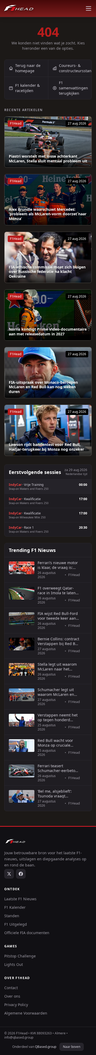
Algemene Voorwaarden (25, 1013)
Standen (11, 915)
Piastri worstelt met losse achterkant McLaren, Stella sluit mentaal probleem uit (48, 158)
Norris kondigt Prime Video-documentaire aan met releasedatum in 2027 (48, 331)
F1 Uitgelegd (15, 924)
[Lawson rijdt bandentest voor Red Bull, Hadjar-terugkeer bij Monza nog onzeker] (48, 430)
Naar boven (71, 1046)
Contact (11, 987)
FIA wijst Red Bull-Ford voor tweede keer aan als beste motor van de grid (58, 615)
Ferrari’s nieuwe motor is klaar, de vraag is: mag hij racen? (58, 565)
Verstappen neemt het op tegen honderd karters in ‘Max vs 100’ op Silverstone (58, 717)
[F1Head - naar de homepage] (18, 8)
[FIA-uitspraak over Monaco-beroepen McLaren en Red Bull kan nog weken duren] (48, 372)
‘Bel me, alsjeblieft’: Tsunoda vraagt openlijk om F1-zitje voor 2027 (55, 793)
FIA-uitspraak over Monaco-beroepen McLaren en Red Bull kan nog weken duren (43, 387)
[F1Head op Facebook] (21, 874)
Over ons (12, 996)
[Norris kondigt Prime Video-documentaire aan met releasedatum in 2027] (48, 315)
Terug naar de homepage (28, 68)
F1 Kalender (15, 907)
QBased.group (45, 1046)
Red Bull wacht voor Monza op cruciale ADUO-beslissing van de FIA (56, 742)
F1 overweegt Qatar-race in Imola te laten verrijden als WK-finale (58, 590)
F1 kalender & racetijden (27, 88)
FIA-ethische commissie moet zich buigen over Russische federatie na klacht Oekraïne (47, 272)
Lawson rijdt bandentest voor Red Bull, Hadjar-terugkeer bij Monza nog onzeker (46, 446)
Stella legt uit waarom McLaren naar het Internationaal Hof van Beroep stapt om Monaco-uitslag (58, 666)
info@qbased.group (18, 1037)
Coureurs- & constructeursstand (75, 68)
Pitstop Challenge (20, 955)
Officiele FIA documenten (26, 932)
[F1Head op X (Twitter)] (9, 874)
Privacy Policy (16, 1004)
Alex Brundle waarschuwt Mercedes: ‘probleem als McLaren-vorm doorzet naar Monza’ (47, 214)
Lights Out (13, 964)
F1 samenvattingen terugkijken (73, 88)
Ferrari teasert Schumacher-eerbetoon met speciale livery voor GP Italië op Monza (59, 768)
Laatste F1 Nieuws (20, 898)
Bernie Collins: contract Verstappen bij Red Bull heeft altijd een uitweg (59, 641)
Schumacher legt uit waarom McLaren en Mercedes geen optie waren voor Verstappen (58, 692)
